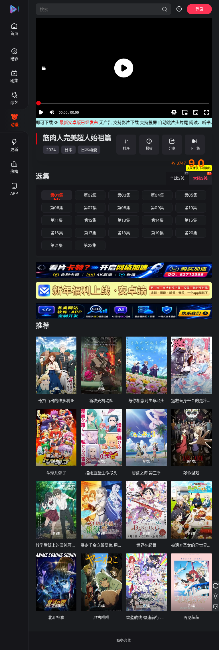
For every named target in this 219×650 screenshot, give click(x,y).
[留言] (215, 606)
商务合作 (123, 640)
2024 (51, 149)
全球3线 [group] (179, 176)
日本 (68, 149)
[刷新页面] (215, 586)
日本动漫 (89, 149)
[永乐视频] (14, 9)
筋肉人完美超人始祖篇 (77, 138)
